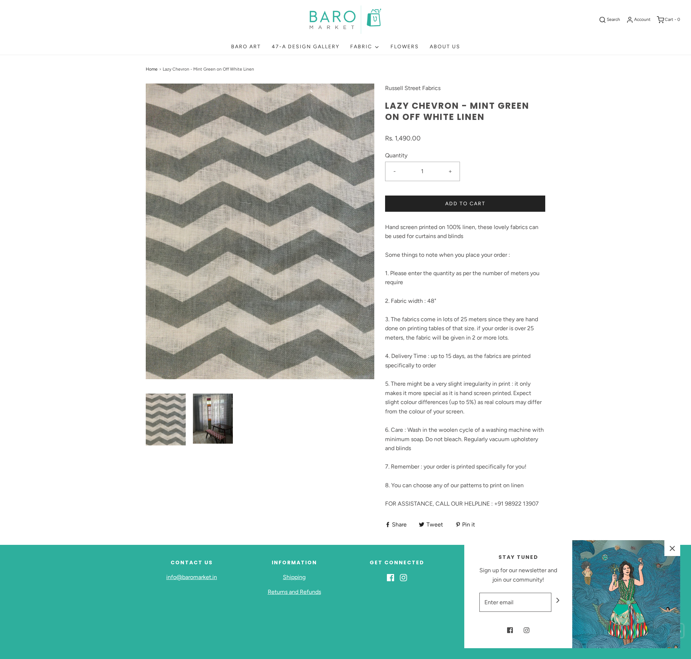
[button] (166, 419)
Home (152, 69)
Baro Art (246, 47)
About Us (445, 47)
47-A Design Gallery (305, 47)
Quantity (396, 155)
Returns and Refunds (294, 591)
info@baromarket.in (191, 577)
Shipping (294, 577)
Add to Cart (465, 204)
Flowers (404, 47)
